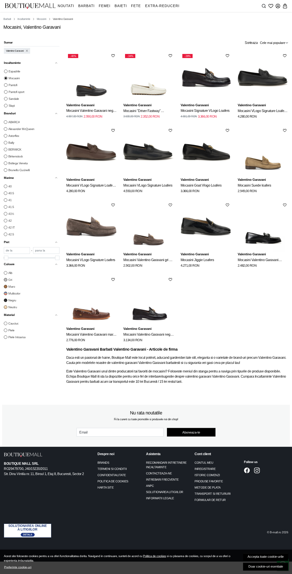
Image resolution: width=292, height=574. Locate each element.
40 (10, 186)
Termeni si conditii (112, 469)
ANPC (150, 485)
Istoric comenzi (207, 475)
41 (10, 200)
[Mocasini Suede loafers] (263, 152)
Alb (10, 273)
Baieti (121, 6)
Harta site (105, 487)
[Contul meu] (278, 6)
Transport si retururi (213, 493)
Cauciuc (13, 323)
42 (10, 220)
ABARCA (14, 122)
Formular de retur (210, 500)
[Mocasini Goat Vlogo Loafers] (206, 152)
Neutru (12, 307)
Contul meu (204, 462)
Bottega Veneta (18, 163)
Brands (103, 462)
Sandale (14, 98)
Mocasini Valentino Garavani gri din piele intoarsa (148, 260)
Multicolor (14, 293)
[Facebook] (248, 470)
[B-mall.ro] (30, 6)
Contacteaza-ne (159, 473)
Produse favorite (209, 481)
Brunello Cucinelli (19, 170)
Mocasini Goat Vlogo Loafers (201, 185)
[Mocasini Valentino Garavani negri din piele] (148, 301)
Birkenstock (15, 156)
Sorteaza (251, 43)
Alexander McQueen (21, 129)
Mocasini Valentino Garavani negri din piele (90, 111)
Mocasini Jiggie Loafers (197, 260)
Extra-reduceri (162, 6)
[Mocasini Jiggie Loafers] (206, 227)
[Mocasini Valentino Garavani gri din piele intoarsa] (148, 227)
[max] (46, 250)
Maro (11, 286)
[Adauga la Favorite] (113, 55)
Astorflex (13, 136)
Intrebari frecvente (162, 479)
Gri (10, 279)
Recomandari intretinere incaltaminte (166, 465)
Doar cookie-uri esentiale (265, 566)
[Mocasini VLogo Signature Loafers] (148, 152)
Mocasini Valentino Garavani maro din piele (90, 335)
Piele (11, 330)
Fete (136, 6)
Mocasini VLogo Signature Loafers (147, 185)
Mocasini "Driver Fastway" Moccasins (142, 111)
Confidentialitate (111, 475)
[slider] (6, 258)
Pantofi (13, 85)
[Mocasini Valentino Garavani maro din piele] (91, 301)
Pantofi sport (16, 92)
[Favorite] (270, 6)
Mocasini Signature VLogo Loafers (205, 110)
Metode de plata (208, 487)
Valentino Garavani (15, 50)
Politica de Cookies (112, 481)
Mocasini (41, 19)
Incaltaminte (24, 19)
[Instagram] (258, 470)
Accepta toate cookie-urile (266, 556)
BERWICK (14, 149)
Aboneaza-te (191, 432)
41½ (11, 213)
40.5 (11, 193)
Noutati (66, 6)
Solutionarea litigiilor (164, 492)
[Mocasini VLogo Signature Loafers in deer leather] (263, 77)
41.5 (11, 207)
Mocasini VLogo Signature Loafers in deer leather (262, 111)
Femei (104, 6)
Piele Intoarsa (16, 337)
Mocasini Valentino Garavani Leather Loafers (258, 260)
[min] (17, 250)
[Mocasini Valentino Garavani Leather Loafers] (263, 227)
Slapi (12, 105)
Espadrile (14, 71)
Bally (11, 142)
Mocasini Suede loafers (254, 185)
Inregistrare (205, 469)
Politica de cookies (154, 556)
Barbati (86, 6)
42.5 (11, 234)
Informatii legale (160, 498)
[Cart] (285, 6)
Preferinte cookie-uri (17, 567)
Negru (12, 300)
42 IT (11, 227)
